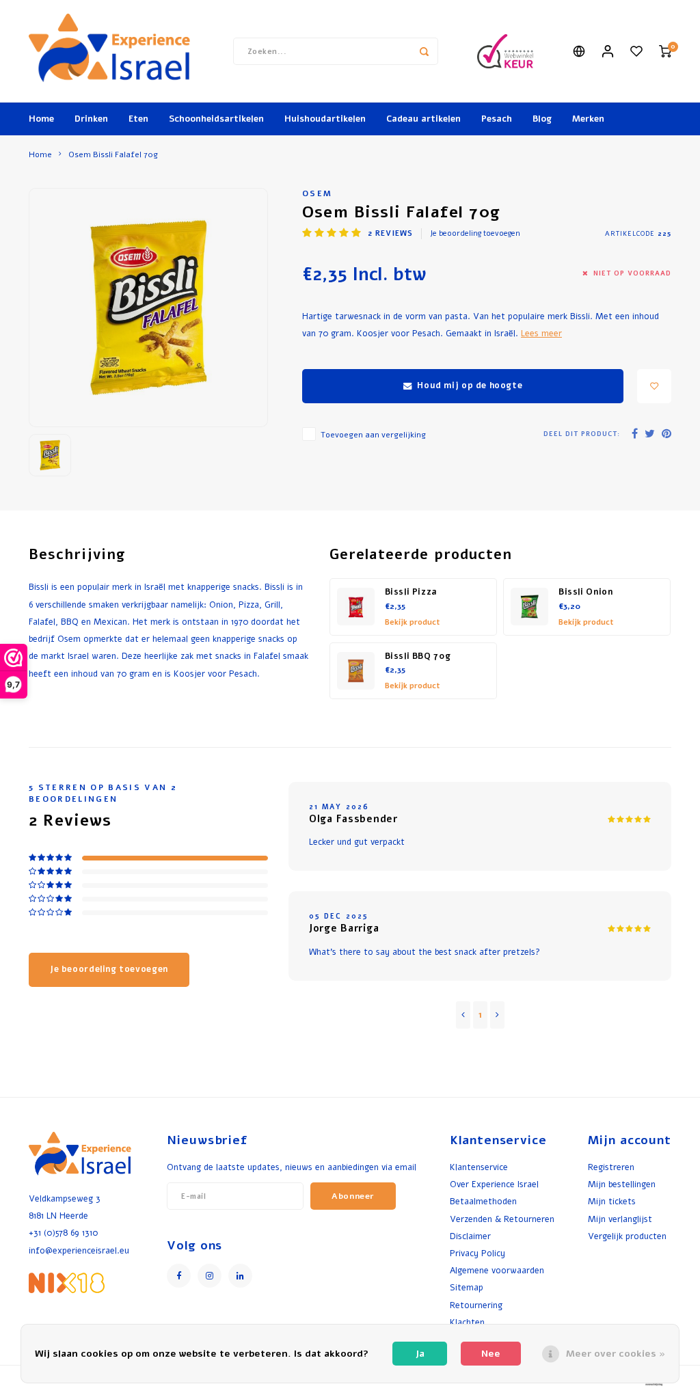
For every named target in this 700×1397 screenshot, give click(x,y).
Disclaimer (470, 1236)
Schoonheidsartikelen (216, 119)
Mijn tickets (612, 1201)
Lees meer (541, 333)
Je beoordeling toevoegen (475, 233)
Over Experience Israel (494, 1184)
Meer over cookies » (615, 1353)
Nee (490, 1353)
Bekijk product (412, 622)
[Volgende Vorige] (497, 1015)
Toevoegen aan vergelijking (373, 434)
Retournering (476, 1305)
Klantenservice (479, 1167)
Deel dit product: (581, 433)
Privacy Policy (477, 1253)
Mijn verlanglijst (620, 1219)
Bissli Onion (585, 591)
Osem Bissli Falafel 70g (113, 154)
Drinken (91, 119)
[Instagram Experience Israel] (209, 1276)
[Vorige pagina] (463, 1015)
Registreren (611, 1167)
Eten (138, 119)
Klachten (467, 1322)
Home (41, 119)
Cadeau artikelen (423, 119)
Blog (542, 119)
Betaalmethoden (483, 1201)
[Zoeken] (424, 51)
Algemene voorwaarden (497, 1270)
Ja (420, 1353)
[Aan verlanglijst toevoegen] (654, 386)
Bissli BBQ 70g (418, 656)
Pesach (496, 119)
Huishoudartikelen (325, 119)
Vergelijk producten (627, 1236)
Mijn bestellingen (622, 1184)
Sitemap (466, 1287)
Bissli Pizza (411, 591)
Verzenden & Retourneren (502, 1219)
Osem (317, 193)
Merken (588, 119)
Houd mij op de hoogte (469, 385)
